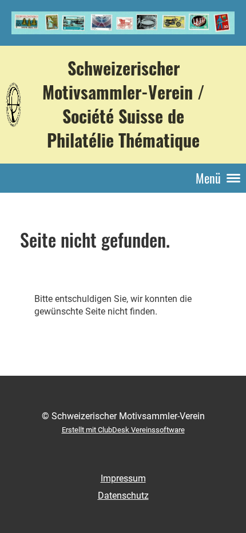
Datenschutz (123, 495)
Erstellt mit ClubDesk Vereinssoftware (123, 429)
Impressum (123, 478)
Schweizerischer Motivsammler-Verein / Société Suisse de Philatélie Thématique (123, 104)
